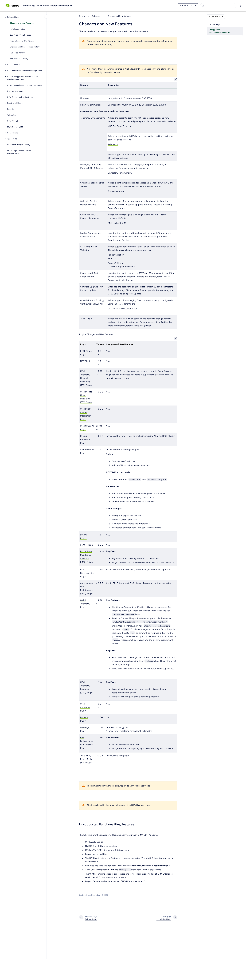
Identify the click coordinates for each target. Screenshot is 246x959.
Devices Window (116, 191)
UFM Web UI (12, 121)
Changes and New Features (21, 23)
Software (96, 16)
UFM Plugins (12, 133)
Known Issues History (19, 59)
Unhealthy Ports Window (120, 172)
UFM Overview (13, 65)
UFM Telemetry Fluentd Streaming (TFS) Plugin (86, 378)
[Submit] (203, 6)
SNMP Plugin (86, 545)
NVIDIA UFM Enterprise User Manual (54, 5)
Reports (10, 109)
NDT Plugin (85, 361)
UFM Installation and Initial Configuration (24, 71)
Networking (29, 5)
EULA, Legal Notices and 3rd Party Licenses (19, 152)
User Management (15, 91)
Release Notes (13, 17)
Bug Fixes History (17, 53)
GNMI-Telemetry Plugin (85, 603)
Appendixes (12, 139)
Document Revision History (18, 145)
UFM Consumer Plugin (85, 707)
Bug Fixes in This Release (20, 35)
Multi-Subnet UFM (15, 127)
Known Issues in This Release (22, 41)
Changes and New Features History (25, 47)
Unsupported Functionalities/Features (219, 30)
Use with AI (216, 17)
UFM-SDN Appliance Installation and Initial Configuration (22, 78)
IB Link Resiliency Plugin (85, 439)
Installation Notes (17, 29)
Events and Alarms (15, 103)
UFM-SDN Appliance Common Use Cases (24, 85)
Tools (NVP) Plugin (142, 325)
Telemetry (11, 115)
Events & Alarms (116, 263)
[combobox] (218, 5)
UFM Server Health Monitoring (20, 97)
